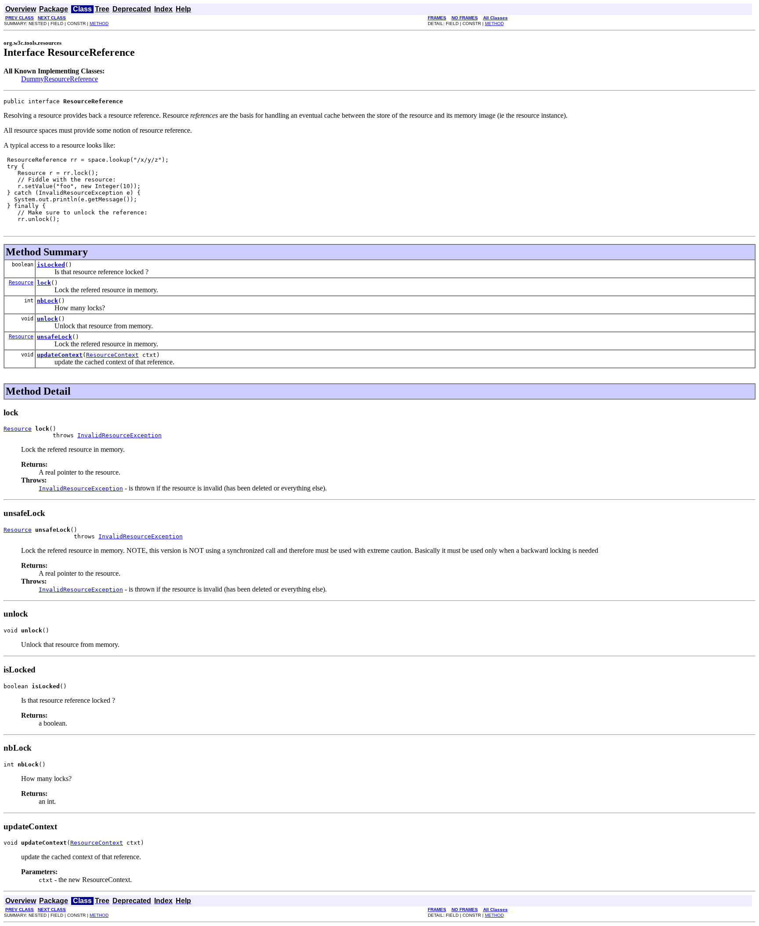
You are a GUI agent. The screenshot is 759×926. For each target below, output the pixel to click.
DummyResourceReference (59, 79)
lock (44, 283)
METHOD (99, 23)
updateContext (60, 355)
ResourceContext (112, 355)
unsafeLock (54, 337)
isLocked (51, 264)
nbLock (47, 301)
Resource (21, 283)
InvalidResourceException (119, 435)
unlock (47, 319)
